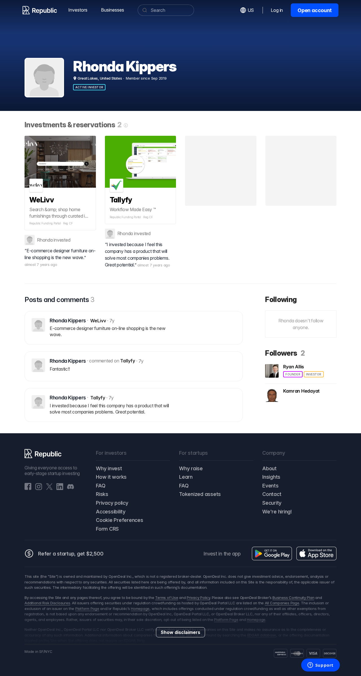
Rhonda (45, 240)
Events (270, 486)
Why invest (109, 468)
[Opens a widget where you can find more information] (320, 666)
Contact (271, 494)
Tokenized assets (200, 494)
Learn (186, 477)
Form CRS (107, 529)
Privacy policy (112, 503)
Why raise (191, 468)
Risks (102, 494)
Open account (315, 10)
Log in (277, 10)
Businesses (112, 10)
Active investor (89, 87)
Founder (292, 374)
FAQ (100, 486)
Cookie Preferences (119, 520)
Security (271, 503)
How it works (111, 477)
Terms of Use (166, 597)
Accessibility (111, 512)
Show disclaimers (180, 632)
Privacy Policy (198, 597)
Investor (314, 374)
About (269, 468)
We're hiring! (277, 512)
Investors (77, 10)
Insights (271, 477)
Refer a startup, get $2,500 (71, 554)
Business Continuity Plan (293, 597)
